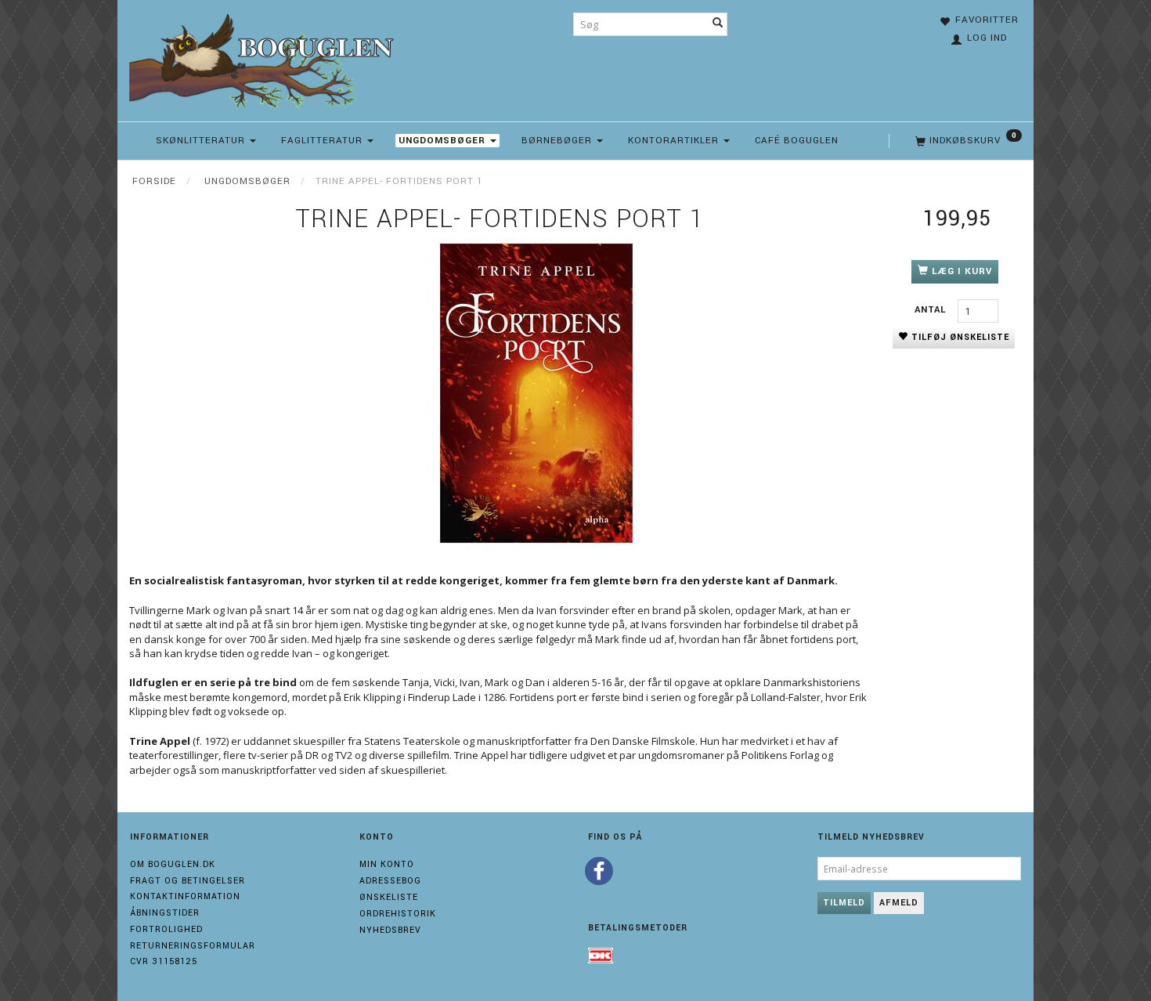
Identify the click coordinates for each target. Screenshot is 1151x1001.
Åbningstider (165, 913)
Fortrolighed (166, 929)
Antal (932, 309)
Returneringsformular (192, 946)
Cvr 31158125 (163, 961)
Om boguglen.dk (172, 864)
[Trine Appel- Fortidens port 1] (536, 393)
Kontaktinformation (185, 896)
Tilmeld (844, 903)
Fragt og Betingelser (187, 881)
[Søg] (718, 24)
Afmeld (898, 903)
